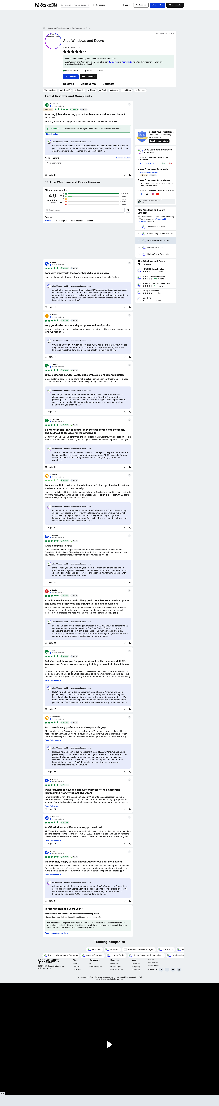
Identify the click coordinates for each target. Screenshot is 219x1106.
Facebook (161, 970)
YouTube (173, 970)
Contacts (108, 84)
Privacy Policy (136, 966)
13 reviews (113, 62)
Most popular (76, 221)
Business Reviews (153, 965)
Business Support (115, 966)
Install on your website (159, 141)
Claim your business (116, 969)
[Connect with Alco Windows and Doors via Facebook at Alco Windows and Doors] (141, 194)
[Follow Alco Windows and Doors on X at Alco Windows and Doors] (147, 194)
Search (62, 5)
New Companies (153, 962)
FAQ (90, 964)
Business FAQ (114, 964)
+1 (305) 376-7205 (147, 163)
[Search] (75, 5)
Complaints (88, 84)
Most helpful (61, 221)
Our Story (76, 964)
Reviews (68, 84)
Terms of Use (136, 964)
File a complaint (88, 76)
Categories (100, 5)
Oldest (90, 221)
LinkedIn (179, 970)
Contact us (76, 966)
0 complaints (127, 62)
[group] (50, 90)
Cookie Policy (136, 969)
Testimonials (77, 969)
